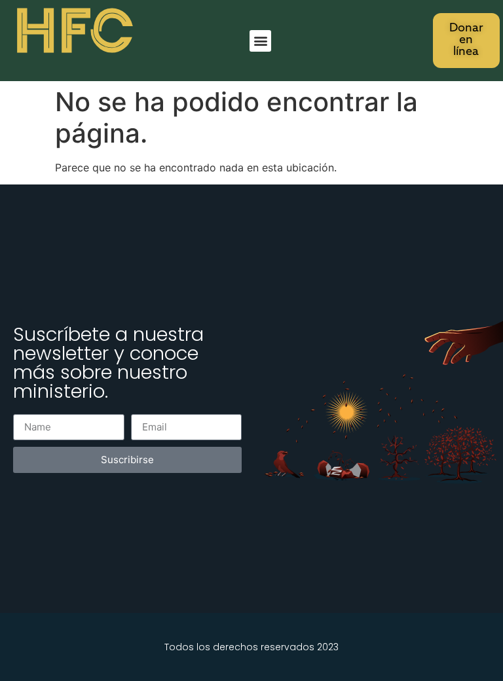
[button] (260, 41)
